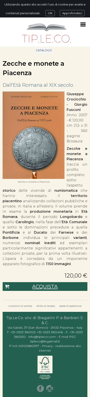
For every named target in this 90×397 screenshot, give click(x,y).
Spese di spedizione (70, 306)
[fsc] (45, 367)
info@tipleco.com (42, 337)
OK (50, 13)
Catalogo (44, 50)
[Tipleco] (46, 33)
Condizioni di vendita (20, 306)
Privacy (47, 346)
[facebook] (40, 388)
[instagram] (49, 388)
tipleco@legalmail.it (45, 341)
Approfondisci (72, 13)
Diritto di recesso (45, 306)
